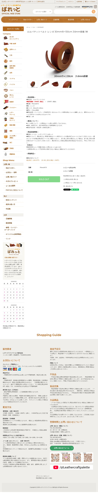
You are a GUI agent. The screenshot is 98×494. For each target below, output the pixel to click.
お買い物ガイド (42, 19)
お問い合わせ (85, 19)
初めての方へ (28, 19)
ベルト (34, 27)
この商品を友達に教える (70, 179)
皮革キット (13, 49)
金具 (11, 72)
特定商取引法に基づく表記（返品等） (74, 176)
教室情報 (71, 19)
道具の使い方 (10, 204)
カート (89, 1)
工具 (11, 55)
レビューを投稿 (68, 171)
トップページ (13, 19)
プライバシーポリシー (42, 476)
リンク (8, 238)
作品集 (8, 209)
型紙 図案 (12, 125)
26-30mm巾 (41, 27)
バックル (12, 84)
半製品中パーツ (12, 119)
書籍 (11, 131)
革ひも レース (12, 96)
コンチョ (12, 78)
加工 (11, 142)
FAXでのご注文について (14, 190)
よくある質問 (10, 186)
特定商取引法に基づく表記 (44, 478)
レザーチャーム (12, 113)
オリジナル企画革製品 (13, 234)
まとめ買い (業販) (13, 136)
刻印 (11, 61)
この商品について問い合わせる (72, 182)
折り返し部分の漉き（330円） (51, 160)
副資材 (12, 102)
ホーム (28, 27)
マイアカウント (61, 1)
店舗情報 (56, 19)
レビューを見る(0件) (69, 167)
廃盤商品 (12, 154)
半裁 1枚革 (13, 43)
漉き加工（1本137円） (33, 160)
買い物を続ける (68, 186)
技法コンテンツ (11, 200)
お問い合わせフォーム (61, 448)
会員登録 (79, 1)
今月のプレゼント (12, 181)
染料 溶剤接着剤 (12, 67)
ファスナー (13, 107)
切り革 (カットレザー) (14, 38)
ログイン (71, 1)
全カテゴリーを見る (13, 29)
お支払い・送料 (11, 172)
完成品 (12, 148)
